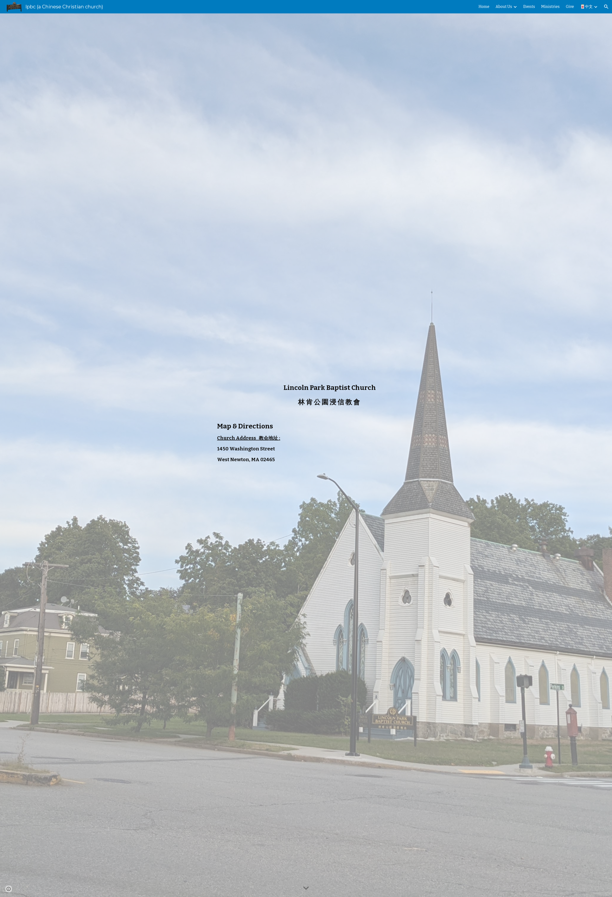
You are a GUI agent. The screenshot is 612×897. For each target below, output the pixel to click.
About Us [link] (504, 6)
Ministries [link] (550, 6)
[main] (329, 399)
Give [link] (570, 6)
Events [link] (529, 6)
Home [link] (484, 6)
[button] (606, 6)
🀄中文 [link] (586, 6)
